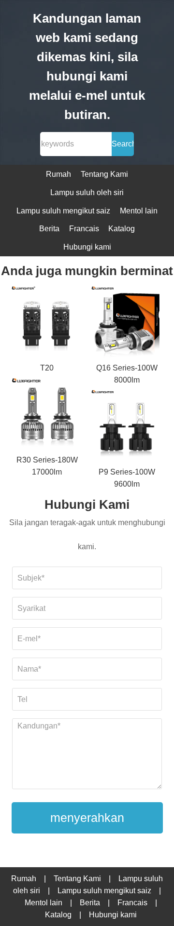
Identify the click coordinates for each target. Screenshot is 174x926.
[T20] (47, 322)
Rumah (58, 174)
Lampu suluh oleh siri (87, 192)
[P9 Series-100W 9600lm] (126, 426)
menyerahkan (87, 817)
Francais (84, 229)
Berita (49, 229)
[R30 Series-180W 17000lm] (47, 414)
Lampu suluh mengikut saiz (63, 211)
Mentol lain (139, 211)
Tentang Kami (104, 174)
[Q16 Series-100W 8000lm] (126, 322)
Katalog (121, 229)
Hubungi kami (87, 247)
